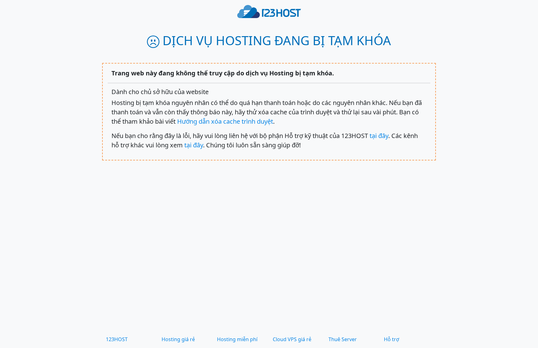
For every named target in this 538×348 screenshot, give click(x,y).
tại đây (379, 135)
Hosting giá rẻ (178, 339)
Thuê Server (342, 339)
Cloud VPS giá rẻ (292, 339)
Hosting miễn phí (237, 339)
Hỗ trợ (391, 339)
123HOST (117, 339)
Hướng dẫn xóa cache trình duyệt (225, 121)
